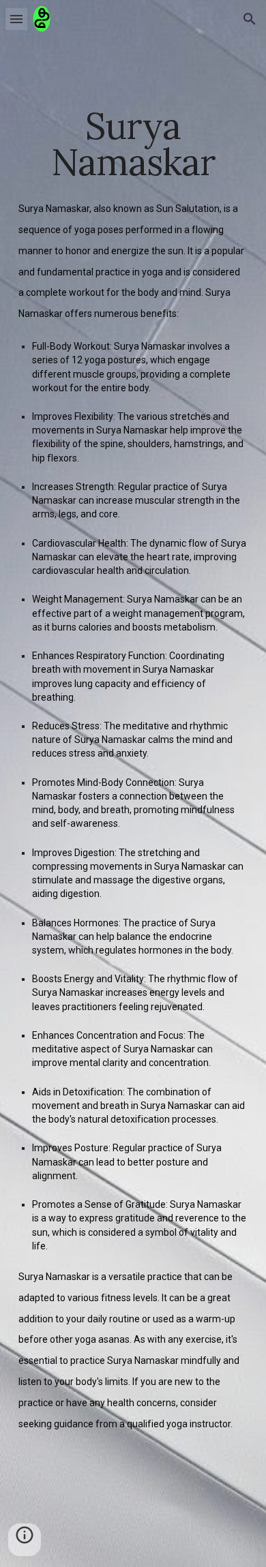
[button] (16, 18)
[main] (133, 144)
